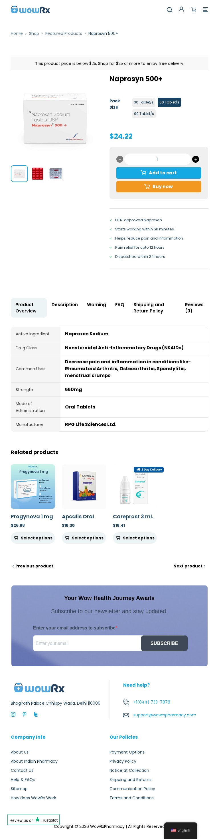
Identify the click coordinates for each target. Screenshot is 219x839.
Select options (36, 538)
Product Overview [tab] (25, 308)
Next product (187, 566)
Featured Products (63, 33)
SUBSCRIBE (164, 643)
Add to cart (163, 173)
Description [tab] (65, 305)
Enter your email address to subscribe (74, 627)
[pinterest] (24, 713)
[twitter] (35, 713)
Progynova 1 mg (32, 516)
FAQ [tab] (119, 305)
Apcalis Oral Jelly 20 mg (78, 519)
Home (17, 33)
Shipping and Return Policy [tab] (148, 308)
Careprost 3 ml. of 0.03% (133, 519)
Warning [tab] (96, 305)
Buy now (163, 186)
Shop (34, 33)
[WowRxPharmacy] (30, 9)
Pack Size (115, 104)
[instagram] (13, 713)
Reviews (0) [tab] (194, 308)
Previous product (34, 566)
